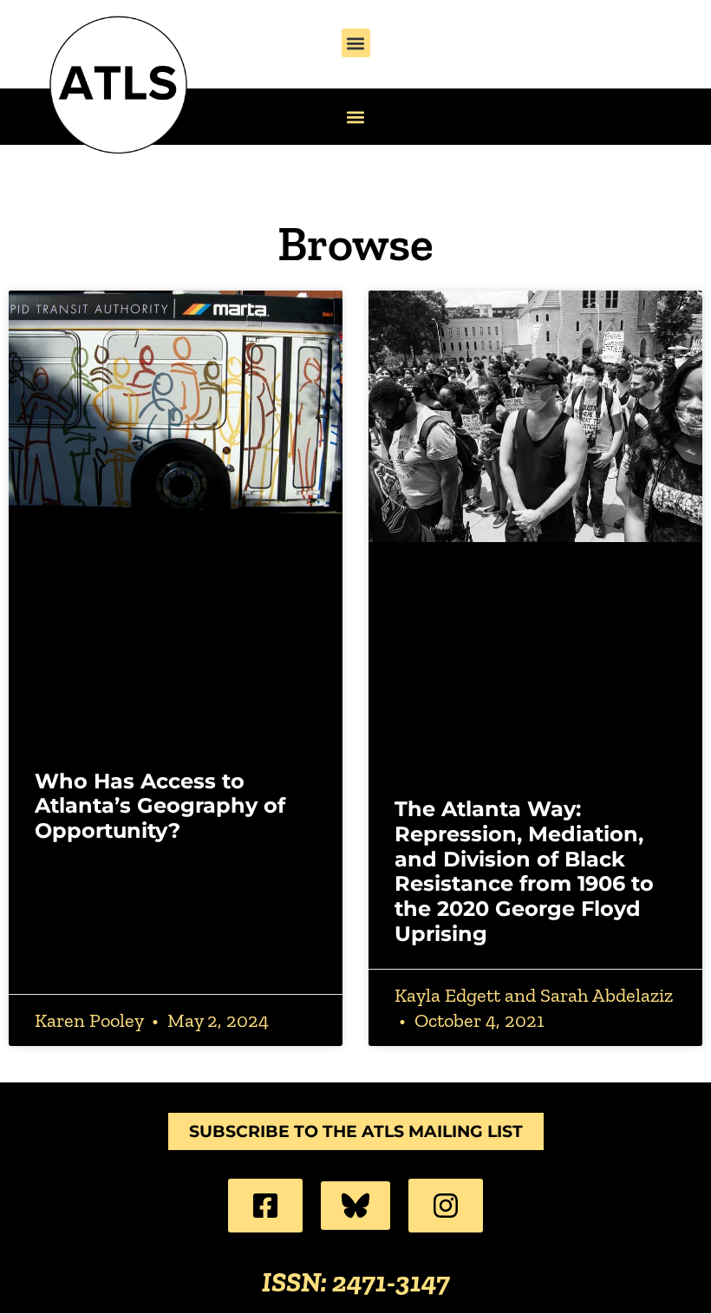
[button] (356, 43)
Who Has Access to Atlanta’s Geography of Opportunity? (160, 806)
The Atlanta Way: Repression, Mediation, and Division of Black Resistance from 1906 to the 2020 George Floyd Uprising (524, 871)
